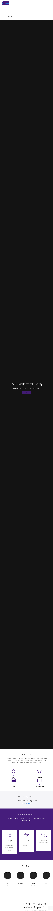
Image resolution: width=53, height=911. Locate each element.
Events (15, 12)
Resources (46, 12)
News (23, 12)
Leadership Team (34, 12)
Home (6, 12)
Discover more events (26, 803)
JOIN (26, 392)
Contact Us (9, 16)
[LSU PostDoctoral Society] (5, 3)
